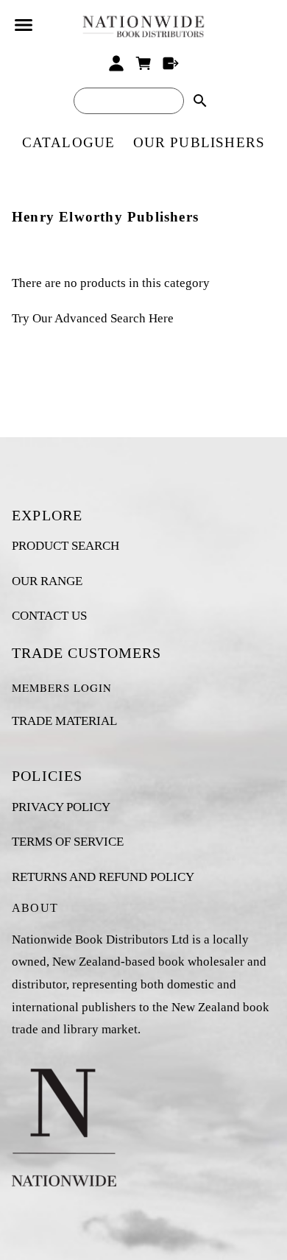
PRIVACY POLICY (61, 807)
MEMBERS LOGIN (62, 687)
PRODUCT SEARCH (65, 546)
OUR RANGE (47, 581)
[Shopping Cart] (143, 63)
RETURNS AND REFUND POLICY (103, 877)
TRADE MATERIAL (64, 721)
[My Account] (116, 63)
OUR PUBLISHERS (199, 142)
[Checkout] (170, 63)
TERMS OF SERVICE (68, 842)
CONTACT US (49, 616)
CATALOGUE (69, 142)
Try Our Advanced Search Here (93, 318)
